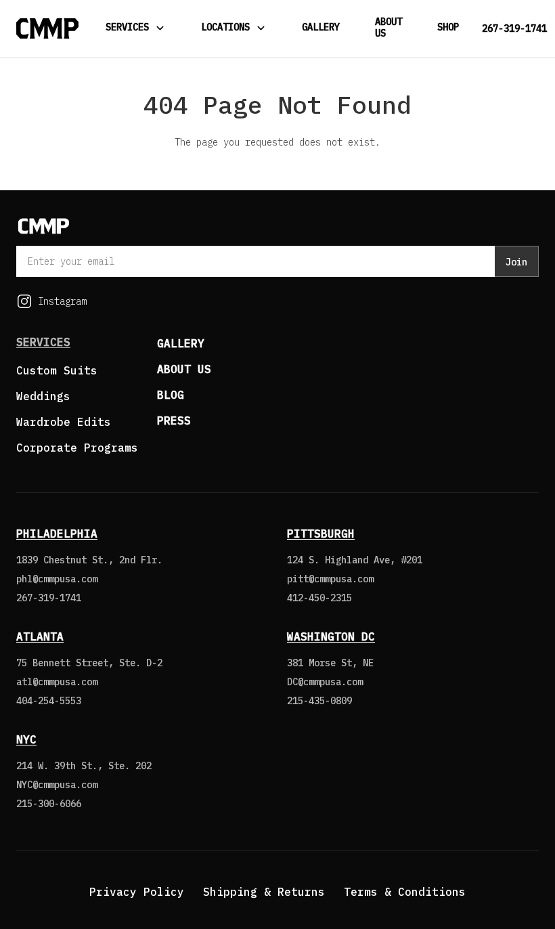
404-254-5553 (48, 701)
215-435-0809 (319, 701)
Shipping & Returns (264, 892)
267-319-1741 (514, 29)
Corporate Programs (77, 447)
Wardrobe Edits (63, 422)
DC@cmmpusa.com (325, 682)
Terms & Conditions (405, 892)
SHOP (448, 27)
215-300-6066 (48, 804)
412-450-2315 (319, 598)
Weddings (43, 396)
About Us (388, 27)
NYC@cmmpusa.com (56, 785)
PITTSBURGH (321, 533)
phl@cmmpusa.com (56, 579)
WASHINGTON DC (331, 636)
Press (174, 420)
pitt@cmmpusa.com (330, 579)
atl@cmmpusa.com (56, 682)
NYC (26, 739)
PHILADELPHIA (56, 533)
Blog (170, 395)
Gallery (321, 27)
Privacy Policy (136, 892)
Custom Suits (56, 370)
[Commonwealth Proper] (47, 28)
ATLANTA (40, 636)
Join (516, 262)
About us (184, 369)
